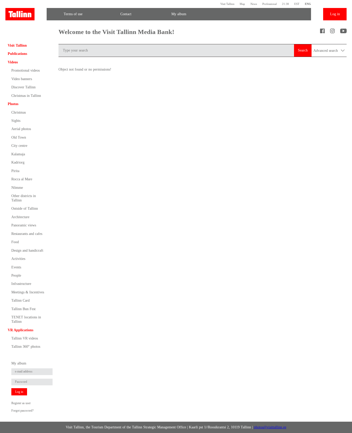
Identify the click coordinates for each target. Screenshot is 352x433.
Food (15, 242)
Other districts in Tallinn (23, 198)
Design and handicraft (27, 250)
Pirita (15, 171)
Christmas (18, 112)
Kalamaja (18, 154)
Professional (269, 3)
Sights (15, 121)
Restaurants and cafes (26, 234)
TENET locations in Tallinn (26, 319)
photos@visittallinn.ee (270, 427)
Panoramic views (23, 225)
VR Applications (20, 330)
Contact (125, 14)
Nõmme (17, 188)
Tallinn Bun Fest (23, 309)
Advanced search (326, 51)
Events (16, 267)
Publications (17, 54)
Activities (18, 259)
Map (242, 3)
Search (303, 50)
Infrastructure (21, 284)
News (253, 3)
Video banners (21, 79)
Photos (13, 104)
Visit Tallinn (227, 3)
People (16, 275)
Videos (13, 62)
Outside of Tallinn (24, 208)
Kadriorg (17, 162)
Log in (335, 14)
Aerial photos (21, 129)
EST (296, 3)
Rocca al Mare (21, 179)
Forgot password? (22, 410)
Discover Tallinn (23, 87)
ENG (308, 3)
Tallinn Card (20, 300)
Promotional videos (25, 70)
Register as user (21, 403)
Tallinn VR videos (24, 338)
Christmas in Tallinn (26, 96)
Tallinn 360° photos (25, 347)
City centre (19, 146)
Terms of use (73, 14)
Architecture (20, 217)
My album (178, 14)
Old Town (18, 137)
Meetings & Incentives (27, 292)
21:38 (285, 3)
